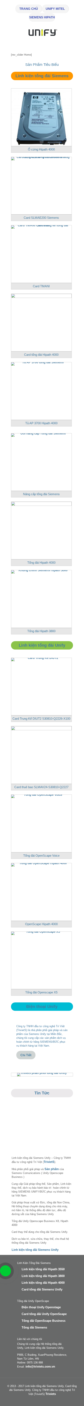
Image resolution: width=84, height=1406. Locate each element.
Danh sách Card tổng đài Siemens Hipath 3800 (34, 1136)
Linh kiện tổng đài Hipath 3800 (43, 1276)
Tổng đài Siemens (34, 1327)
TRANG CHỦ (28, 8)
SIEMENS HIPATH (42, 17)
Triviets (50, 1394)
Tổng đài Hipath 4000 (41, 562)
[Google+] (45, 1400)
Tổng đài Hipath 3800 (41, 631)
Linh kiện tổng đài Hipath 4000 (43, 1282)
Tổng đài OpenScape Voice (41, 855)
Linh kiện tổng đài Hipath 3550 (43, 1269)
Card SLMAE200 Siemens (41, 217)
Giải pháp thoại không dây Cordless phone (19, 1136)
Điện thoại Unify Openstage (41, 1307)
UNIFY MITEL (55, 8)
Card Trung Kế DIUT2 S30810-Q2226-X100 (41, 718)
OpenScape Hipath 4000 (41, 924)
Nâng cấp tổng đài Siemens (41, 494)
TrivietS (49, 1162)
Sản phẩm (51, 1169)
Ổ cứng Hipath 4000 (41, 149)
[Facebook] (39, 1400)
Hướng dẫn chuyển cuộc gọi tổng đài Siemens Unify (65, 1136)
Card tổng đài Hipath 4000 (41, 354)
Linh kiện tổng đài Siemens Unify (35, 1249)
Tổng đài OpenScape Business (43, 1320)
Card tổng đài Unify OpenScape (44, 1314)
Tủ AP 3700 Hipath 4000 (41, 423)
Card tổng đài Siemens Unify (42, 1289)
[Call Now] (5, 1270)
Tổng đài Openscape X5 (41, 992)
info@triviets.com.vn (40, 1366)
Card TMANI (41, 286)
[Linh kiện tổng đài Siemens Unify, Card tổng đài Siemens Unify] (42, 38)
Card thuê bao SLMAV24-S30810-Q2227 (41, 787)
